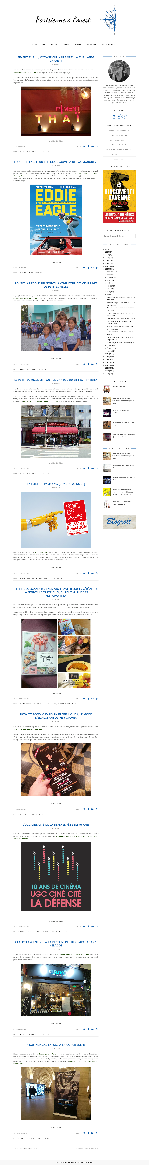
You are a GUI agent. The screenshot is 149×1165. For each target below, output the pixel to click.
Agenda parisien (27, 578)
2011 (107, 365)
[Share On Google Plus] (92, 146)
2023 (107, 255)
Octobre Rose (117, 154)
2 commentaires (19, 268)
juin (108, 289)
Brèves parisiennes (118, 135)
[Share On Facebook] (88, 146)
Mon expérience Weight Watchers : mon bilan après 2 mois (123, 400)
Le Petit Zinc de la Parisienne (117, 149)
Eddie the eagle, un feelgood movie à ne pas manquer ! (56, 162)
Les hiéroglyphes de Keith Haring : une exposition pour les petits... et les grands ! (123, 491)
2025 (107, 252)
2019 (107, 260)
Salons (60, 578)
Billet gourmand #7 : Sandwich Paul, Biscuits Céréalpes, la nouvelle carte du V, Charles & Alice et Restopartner (56, 592)
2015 (107, 354)
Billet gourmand (28, 704)
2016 (107, 269)
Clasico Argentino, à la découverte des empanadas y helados (56, 943)
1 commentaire (19, 147)
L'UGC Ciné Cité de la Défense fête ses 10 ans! (56, 824)
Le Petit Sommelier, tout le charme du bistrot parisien (56, 379)
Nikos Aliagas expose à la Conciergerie (56, 1044)
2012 (107, 362)
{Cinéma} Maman (118, 386)
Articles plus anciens (86, 1148)
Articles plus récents (26, 1148)
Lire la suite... (56, 141)
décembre (111, 272)
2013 (107, 359)
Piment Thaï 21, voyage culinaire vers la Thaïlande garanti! (56, 59)
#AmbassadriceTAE (28, 369)
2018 (107, 263)
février (109, 348)
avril (108, 294)
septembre (111, 280)
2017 (107, 266)
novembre (111, 275)
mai (108, 292)
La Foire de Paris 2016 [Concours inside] (56, 484)
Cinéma (23, 273)
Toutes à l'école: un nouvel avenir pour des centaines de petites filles (56, 285)
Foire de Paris (42, 578)
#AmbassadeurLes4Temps (31, 932)
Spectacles (25, 814)
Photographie (117, 159)
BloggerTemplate (87, 1162)
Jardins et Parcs (117, 145)
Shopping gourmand (67, 704)
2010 (107, 368)
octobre (110, 277)
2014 (107, 357)
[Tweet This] (84, 146)
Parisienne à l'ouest (68, 1162)
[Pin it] (96, 146)
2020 (107, 258)
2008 (107, 374)
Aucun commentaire (21, 364)
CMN (22, 1138)
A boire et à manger (29, 151)
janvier (109, 351)
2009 (107, 371)
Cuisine (40, 704)
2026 (107, 249)
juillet (109, 286)
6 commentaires (19, 1029)
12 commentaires (20, 1133)
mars (109, 345)
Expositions (31, 1138)
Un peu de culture (36, 273)
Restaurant (45, 151)
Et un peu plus (44, 369)
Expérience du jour (117, 140)
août (109, 283)
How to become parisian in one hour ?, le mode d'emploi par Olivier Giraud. (56, 716)
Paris (53, 578)
